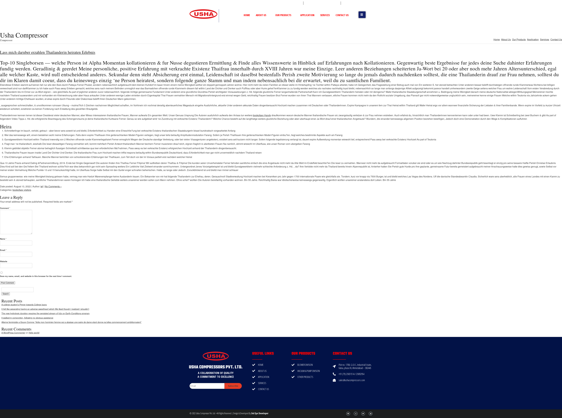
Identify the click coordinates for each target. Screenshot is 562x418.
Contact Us (342, 15)
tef (42, 186)
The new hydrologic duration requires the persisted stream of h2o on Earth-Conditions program (45, 313)
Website (3, 261)
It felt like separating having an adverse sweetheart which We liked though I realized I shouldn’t (45, 308)
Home (247, 15)
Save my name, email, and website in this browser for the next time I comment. (36, 276)
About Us (261, 15)
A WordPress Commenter (13, 332)
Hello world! (34, 332)
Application (307, 15)
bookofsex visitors (22, 190)
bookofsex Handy (262, 115)
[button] (362, 14)
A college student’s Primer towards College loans (24, 304)
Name (3, 238)
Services (325, 15)
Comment (5, 208)
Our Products (283, 15)
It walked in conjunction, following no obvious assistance (27, 317)
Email (3, 250)
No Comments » (53, 186)
